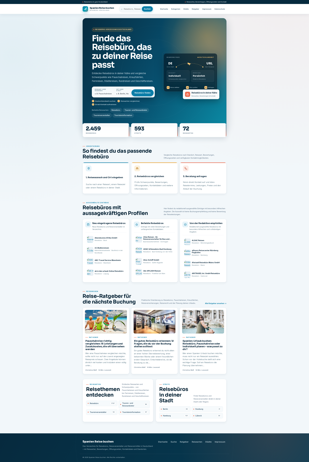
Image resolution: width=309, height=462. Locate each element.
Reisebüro (116, 110)
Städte (186, 9)
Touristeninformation (123, 115)
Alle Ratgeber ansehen (214, 303)
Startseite (164, 9)
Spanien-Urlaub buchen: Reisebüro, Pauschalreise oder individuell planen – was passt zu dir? (202, 345)
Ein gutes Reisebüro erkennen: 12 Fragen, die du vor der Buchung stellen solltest (154, 343)
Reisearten (197, 442)
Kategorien (175, 9)
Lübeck (207, 416)
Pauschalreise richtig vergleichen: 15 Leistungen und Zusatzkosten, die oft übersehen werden (104, 345)
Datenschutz (219, 9)
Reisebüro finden (143, 93)
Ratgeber (195, 9)
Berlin (175, 409)
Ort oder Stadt (119, 90)
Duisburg (207, 409)
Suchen (147, 9)
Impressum (206, 9)
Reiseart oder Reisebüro (100, 90)
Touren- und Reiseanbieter (136, 110)
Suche (174, 442)
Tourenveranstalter (102, 115)
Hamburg (175, 416)
